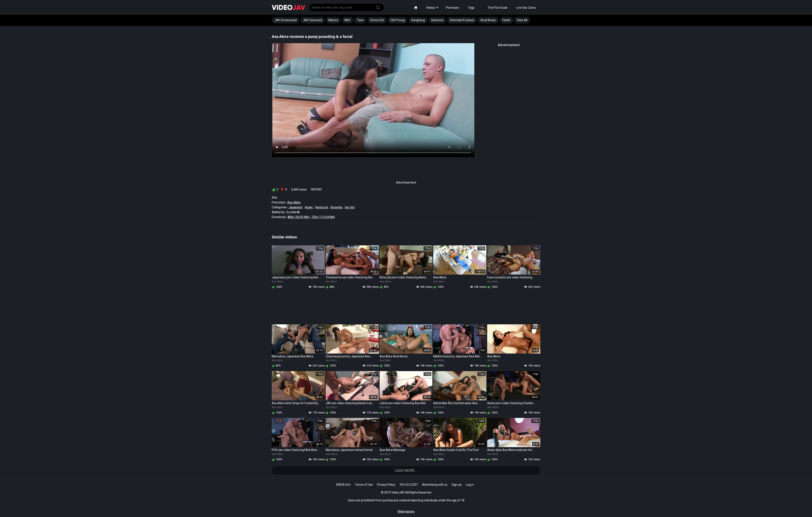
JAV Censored (312, 20)
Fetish (506, 20)
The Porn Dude (498, 7)
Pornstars (452, 7)
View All (522, 20)
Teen (360, 20)
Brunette (336, 207)
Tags (471, 7)
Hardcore (437, 20)
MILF (347, 20)
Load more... (406, 470)
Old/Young (397, 20)
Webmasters (406, 511)
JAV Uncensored (285, 20)
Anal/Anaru (488, 20)
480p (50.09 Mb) (298, 217)
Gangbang (418, 20)
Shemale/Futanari (462, 20)
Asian (309, 207)
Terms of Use (364, 484)
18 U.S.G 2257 (408, 484)
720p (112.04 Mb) (323, 217)
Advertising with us (434, 484)
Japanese (295, 207)
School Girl (377, 20)
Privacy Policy (386, 484)
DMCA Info (343, 484)
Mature (333, 20)
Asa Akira (293, 202)
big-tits (350, 207)
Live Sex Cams (526, 7)
